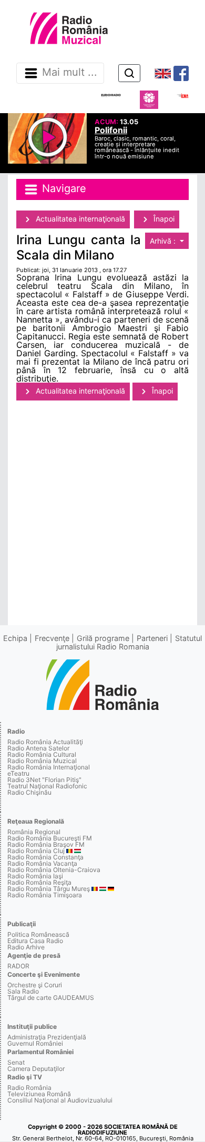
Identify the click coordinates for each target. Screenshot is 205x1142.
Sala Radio (23, 991)
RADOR (18, 966)
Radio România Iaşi (35, 876)
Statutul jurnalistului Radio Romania (129, 642)
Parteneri (152, 638)
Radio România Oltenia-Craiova (53, 870)
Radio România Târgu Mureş (48, 889)
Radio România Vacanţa (42, 863)
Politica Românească (38, 934)
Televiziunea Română (39, 1094)
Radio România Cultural (41, 754)
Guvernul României (35, 1043)
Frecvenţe (52, 638)
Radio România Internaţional (48, 767)
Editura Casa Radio (35, 941)
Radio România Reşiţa (39, 882)
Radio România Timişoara (44, 895)
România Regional (33, 832)
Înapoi (163, 218)
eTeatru (18, 773)
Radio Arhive (26, 947)
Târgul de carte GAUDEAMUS (50, 997)
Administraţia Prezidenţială (46, 1037)
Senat (16, 1062)
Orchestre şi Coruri (34, 985)
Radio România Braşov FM (46, 844)
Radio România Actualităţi (45, 742)
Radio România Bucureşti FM (49, 838)
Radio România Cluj (36, 851)
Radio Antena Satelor (38, 748)
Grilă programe (103, 638)
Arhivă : (164, 240)
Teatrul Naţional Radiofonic (47, 786)
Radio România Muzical (42, 761)
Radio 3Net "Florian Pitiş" (44, 780)
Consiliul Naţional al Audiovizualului (59, 1100)
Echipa (15, 638)
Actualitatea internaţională (79, 218)
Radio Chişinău (29, 792)
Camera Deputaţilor (36, 1069)
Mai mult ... (69, 72)
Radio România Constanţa (45, 857)
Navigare (62, 188)
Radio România (29, 1087)
